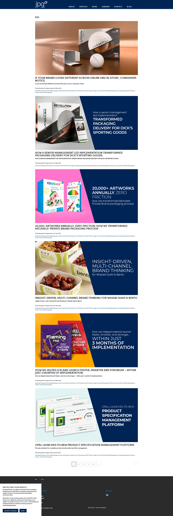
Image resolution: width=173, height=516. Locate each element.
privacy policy (24, 502)
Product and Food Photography (43, 92)
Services (83, 6)
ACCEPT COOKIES (10, 511)
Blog (129, 6)
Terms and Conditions (101, 507)
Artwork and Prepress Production (67, 90)
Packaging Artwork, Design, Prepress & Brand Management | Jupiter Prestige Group (41, 4)
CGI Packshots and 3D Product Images (86, 90)
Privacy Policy (91, 507)
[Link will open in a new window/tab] (107, 495)
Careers (106, 6)
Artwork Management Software (126, 90)
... (98, 464)
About (72, 6)
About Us (38, 494)
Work (94, 6)
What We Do (39, 496)
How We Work (39, 498)
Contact (118, 6)
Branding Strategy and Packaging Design (46, 90)
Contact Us (38, 502)
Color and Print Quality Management (107, 90)
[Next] (136, 463)
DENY (23, 511)
